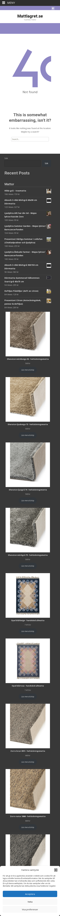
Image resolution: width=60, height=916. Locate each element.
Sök (6, 158)
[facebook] (53, 9)
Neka (30, 901)
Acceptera (30, 894)
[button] (55, 870)
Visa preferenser (30, 909)
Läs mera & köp (27, 370)
